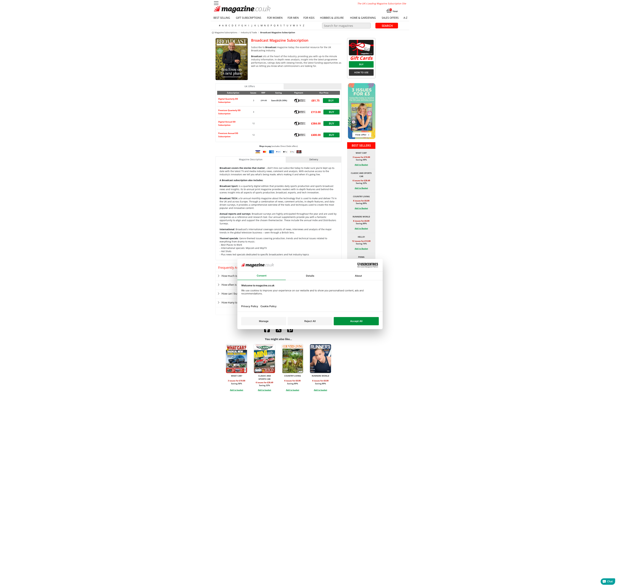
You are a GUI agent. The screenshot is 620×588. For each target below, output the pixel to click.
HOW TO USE (361, 72)
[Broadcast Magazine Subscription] (232, 59)
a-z (405, 18)
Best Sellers (361, 145)
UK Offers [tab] (249, 86)
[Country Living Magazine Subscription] (292, 358)
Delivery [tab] (313, 159)
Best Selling (221, 18)
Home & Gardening (363, 18)
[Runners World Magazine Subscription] (320, 358)
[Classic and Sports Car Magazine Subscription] (264, 358)
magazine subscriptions (225, 32)
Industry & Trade (249, 32)
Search (387, 25)
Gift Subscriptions (248, 18)
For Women (275, 18)
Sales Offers (390, 18)
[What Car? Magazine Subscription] (236, 358)
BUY (361, 64)
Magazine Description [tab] (251, 159)
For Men (293, 18)
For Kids (309, 18)
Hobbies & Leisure (332, 18)
